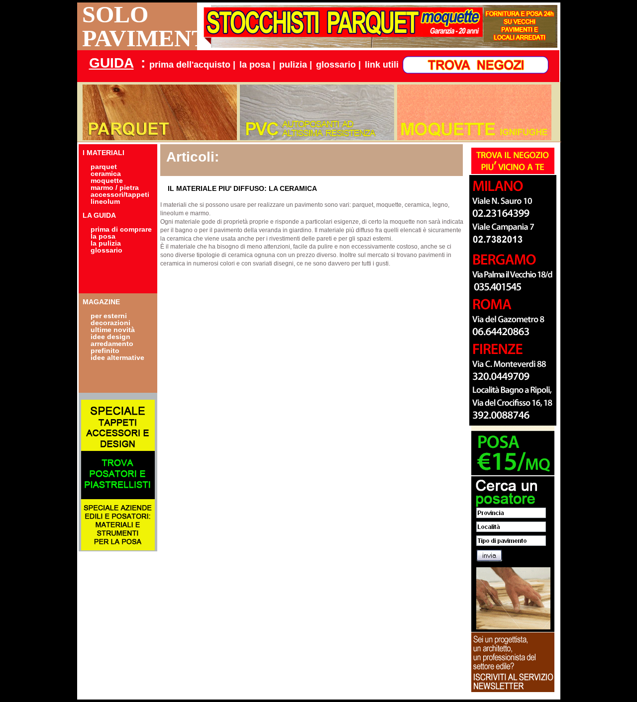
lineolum (105, 201)
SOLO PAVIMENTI (139, 26)
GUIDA (111, 63)
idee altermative (117, 357)
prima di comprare (121, 229)
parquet (104, 167)
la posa (103, 236)
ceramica (106, 173)
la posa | (257, 65)
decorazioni (110, 323)
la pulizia (106, 243)
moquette (107, 180)
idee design (110, 337)
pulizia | (295, 65)
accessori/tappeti (120, 194)
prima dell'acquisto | (192, 65)
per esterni (109, 316)
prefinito (105, 350)
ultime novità (113, 330)
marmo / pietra (115, 187)
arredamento (112, 344)
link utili (382, 65)
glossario (106, 250)
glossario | (338, 65)
